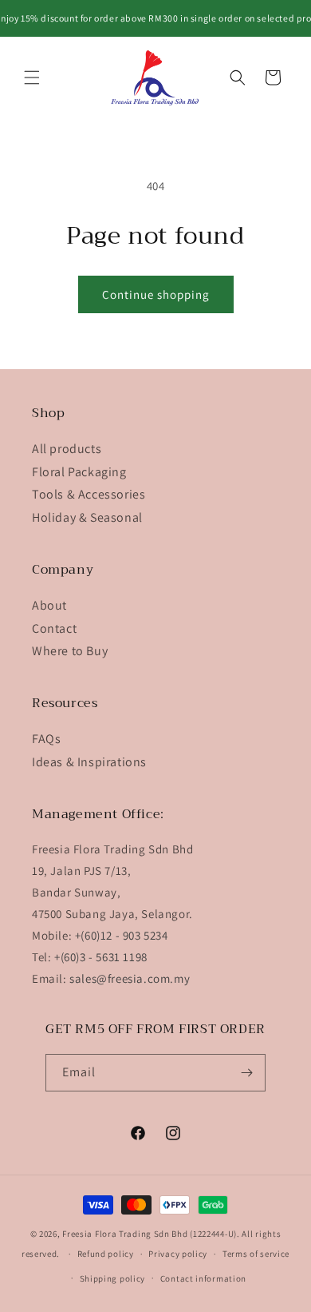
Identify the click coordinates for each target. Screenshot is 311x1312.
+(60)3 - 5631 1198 (101, 956)
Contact (54, 628)
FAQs (46, 738)
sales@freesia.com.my (129, 978)
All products (66, 448)
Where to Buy (70, 650)
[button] (31, 77)
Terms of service (255, 1253)
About (49, 605)
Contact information (203, 1278)
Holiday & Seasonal (87, 517)
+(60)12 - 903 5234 (121, 935)
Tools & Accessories (88, 494)
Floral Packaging (79, 471)
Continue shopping (156, 294)
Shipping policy (113, 1278)
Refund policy (105, 1253)
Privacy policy (177, 1253)
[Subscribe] (247, 1072)
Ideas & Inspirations (89, 761)
